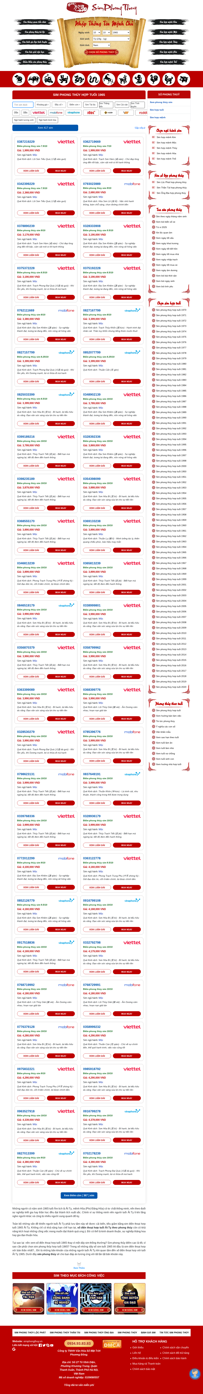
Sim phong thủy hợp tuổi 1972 (171, 320)
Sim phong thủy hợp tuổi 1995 (171, 444)
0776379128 (26, 1027)
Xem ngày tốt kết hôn (166, 248)
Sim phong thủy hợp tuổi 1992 (171, 428)
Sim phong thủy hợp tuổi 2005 (171, 606)
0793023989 (92, 184)
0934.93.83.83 (79, 1343)
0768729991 (92, 985)
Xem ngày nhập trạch (167, 259)
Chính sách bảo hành (174, 1358)
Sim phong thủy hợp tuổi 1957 (171, 509)
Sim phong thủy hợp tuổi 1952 (171, 482)
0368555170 (26, 521)
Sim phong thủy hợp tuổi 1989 (171, 412)
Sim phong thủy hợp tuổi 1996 (171, 450)
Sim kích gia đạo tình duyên (34, 42)
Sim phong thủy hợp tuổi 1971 (171, 315)
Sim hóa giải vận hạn (34, 52)
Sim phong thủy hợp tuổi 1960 (171, 525)
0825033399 (26, 394)
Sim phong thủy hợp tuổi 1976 (171, 342)
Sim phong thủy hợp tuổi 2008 (171, 622)
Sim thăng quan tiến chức (34, 22)
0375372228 (26, 268)
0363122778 (92, 858)
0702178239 (92, 1153)
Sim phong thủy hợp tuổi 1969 (171, 574)
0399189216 (26, 436)
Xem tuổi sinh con (165, 759)
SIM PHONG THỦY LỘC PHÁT (30, 1332)
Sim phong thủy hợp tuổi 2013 (171, 649)
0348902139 (92, 394)
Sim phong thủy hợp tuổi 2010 (171, 633)
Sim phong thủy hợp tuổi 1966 (171, 557)
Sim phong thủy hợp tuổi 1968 (171, 568)
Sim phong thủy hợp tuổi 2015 (171, 660)
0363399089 (26, 689)
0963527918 (26, 1111)
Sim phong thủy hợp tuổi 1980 (171, 363)
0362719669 (92, 141)
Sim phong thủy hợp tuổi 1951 (171, 477)
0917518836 (26, 942)
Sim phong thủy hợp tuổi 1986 (171, 396)
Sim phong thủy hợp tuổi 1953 (171, 487)
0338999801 (92, 605)
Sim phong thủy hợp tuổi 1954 (171, 493)
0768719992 (26, 985)
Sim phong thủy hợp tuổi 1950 (171, 471)
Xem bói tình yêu (164, 286)
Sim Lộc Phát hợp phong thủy (171, 182)
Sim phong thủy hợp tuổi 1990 (171, 417)
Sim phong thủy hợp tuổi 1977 (171, 347)
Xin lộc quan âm (164, 232)
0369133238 (92, 521)
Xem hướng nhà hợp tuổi (168, 764)
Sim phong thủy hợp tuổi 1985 (171, 390)
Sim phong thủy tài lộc (35, 32)
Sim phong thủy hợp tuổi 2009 (171, 627)
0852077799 (92, 352)
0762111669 (25, 310)
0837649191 (92, 774)
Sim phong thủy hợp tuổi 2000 (171, 466)
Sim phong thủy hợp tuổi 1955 (171, 498)
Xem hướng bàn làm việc (168, 716)
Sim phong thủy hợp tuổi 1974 (171, 331)
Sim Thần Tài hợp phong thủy (171, 187)
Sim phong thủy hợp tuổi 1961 (171, 530)
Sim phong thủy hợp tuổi (168, 710)
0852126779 (26, 900)
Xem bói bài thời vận (166, 275)
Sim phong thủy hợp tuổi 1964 (171, 547)
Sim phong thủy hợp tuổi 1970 (171, 310)
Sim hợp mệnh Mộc (168, 32)
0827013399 (26, 1153)
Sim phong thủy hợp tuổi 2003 (171, 595)
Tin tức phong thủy (165, 721)
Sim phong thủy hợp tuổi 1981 (171, 369)
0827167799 (92, 310)
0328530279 (26, 732)
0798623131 (26, 774)
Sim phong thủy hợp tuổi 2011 (171, 638)
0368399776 (92, 689)
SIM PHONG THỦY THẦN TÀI (65, 1332)
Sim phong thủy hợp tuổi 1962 (171, 536)
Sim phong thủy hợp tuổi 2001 (171, 584)
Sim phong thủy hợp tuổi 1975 (171, 337)
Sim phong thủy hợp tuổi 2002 (171, 590)
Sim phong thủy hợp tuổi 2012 (171, 644)
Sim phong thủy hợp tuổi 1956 (171, 504)
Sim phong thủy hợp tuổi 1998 (171, 460)
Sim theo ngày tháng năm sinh (171, 216)
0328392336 (92, 436)
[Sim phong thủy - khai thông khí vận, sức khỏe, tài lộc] (101, 9)
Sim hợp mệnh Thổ (168, 62)
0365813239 (92, 563)
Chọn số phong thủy (101, 52)
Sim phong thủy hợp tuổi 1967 (171, 563)
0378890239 (26, 226)
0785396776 (92, 732)
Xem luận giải (31, 171)
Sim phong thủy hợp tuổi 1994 (171, 439)
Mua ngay (60, 171)
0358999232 (92, 1027)
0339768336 (26, 816)
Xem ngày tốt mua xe (166, 265)
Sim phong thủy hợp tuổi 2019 (171, 681)
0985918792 (92, 1069)
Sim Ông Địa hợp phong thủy (171, 193)
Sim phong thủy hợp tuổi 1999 (171, 579)
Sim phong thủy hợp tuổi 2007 (171, 617)
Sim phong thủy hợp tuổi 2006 (171, 611)
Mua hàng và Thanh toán (146, 1363)
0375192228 (92, 268)
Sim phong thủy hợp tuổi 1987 (171, 401)
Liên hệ (136, 1353)
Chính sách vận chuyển (175, 1347)
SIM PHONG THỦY (127, 1332)
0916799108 (92, 900)
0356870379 (26, 647)
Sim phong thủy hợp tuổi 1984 (171, 385)
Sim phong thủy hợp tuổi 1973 (171, 326)
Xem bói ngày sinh (165, 281)
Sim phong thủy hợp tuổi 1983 (171, 380)
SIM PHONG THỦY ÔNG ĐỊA (99, 1332)
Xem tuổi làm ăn (164, 742)
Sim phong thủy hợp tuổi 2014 (171, 654)
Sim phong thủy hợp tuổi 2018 (171, 676)
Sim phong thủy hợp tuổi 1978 (171, 353)
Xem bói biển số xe (165, 222)
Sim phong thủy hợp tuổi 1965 (171, 552)
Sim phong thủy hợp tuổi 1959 (171, 520)
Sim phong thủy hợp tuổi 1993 (171, 434)
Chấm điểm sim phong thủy (35, 62)
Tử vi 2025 (161, 227)
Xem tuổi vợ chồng (165, 753)
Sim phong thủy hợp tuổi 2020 (171, 687)
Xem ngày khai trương (167, 243)
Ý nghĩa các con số (165, 726)
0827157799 (26, 352)
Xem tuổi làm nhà (165, 748)
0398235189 (26, 479)
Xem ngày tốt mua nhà (167, 254)
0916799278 (92, 1111)
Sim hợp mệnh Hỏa (168, 52)
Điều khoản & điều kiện (145, 1358)
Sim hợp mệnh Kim (168, 22)
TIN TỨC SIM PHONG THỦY (174, 1332)
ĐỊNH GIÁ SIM (148, 1332)
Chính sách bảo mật (143, 1369)
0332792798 (92, 942)
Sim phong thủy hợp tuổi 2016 (171, 665)
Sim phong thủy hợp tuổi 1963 (171, 541)
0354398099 (92, 479)
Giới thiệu (138, 1347)
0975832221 (26, 1069)
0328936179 (92, 816)
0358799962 (92, 647)
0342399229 (26, 184)
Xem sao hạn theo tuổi (167, 737)
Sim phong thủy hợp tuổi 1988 (171, 407)
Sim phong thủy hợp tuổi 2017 (171, 671)
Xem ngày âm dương (166, 270)
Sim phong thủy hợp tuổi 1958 (171, 514)
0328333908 (92, 226)
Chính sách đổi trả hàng (175, 1353)
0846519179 (26, 605)
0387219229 (26, 141)
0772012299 (26, 858)
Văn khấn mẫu (163, 732)
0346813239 (26, 563)
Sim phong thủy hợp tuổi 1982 (171, 374)
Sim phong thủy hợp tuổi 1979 (171, 358)
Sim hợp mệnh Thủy (168, 42)
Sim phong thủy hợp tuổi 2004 (171, 600)
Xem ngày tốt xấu (165, 238)
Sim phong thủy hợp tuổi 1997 (171, 455)
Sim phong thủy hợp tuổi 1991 (171, 423)
